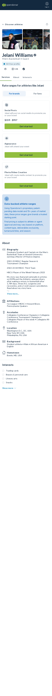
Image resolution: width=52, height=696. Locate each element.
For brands (14, 93)
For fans (38, 93)
